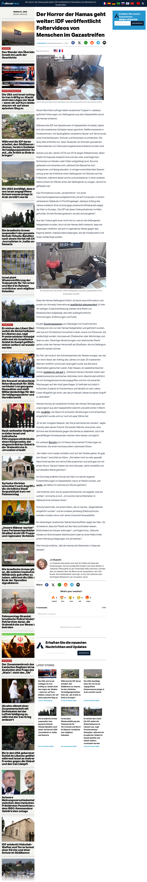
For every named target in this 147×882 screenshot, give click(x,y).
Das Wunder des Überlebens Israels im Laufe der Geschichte (20, 54)
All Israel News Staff (68, 700)
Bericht (53, 442)
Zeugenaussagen (53, 323)
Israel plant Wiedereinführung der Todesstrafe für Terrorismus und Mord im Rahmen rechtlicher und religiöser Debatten (20, 284)
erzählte (45, 412)
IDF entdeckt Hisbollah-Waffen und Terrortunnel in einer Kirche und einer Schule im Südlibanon (19, 848)
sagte (39, 485)
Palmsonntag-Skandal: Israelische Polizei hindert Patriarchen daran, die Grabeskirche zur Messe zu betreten (19, 621)
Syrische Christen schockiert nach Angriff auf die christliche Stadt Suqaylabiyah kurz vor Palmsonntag (20, 488)
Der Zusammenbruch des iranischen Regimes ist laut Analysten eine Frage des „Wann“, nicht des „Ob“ (19, 668)
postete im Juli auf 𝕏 (54, 372)
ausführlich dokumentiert (83, 304)
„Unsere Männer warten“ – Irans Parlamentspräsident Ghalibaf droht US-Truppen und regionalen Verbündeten (20, 532)
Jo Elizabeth (41, 43)
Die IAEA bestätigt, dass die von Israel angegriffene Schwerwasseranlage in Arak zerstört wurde (19, 193)
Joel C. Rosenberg (45, 700)
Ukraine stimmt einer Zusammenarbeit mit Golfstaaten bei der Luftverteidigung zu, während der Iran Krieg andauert (16, 712)
